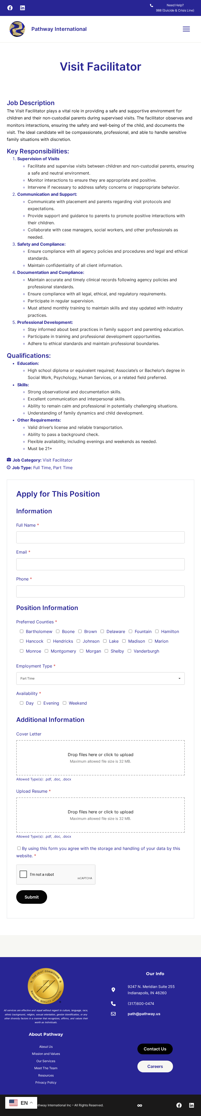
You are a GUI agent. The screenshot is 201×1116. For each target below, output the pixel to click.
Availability (28, 693)
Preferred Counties (36, 621)
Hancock (34, 641)
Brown (90, 631)
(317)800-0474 (141, 1003)
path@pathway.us (144, 1013)
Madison (136, 641)
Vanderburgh (146, 651)
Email (23, 552)
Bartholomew (39, 631)
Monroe (33, 651)
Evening (51, 703)
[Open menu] (186, 29)
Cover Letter (28, 734)
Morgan (93, 651)
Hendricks (63, 641)
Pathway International (59, 29)
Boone (68, 631)
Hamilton (170, 631)
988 (158, 10)
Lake (114, 641)
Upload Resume (33, 791)
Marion (161, 641)
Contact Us (155, 1048)
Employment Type (35, 666)
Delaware (116, 631)
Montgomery (63, 651)
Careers (155, 1066)
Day (30, 703)
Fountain (143, 631)
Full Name (27, 525)
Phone (24, 579)
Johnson (91, 641)
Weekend (78, 703)
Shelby (117, 651)
